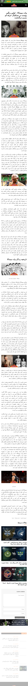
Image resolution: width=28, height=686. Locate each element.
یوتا (13, 518)
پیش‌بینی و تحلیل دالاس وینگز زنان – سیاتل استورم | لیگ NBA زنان (15, 563)
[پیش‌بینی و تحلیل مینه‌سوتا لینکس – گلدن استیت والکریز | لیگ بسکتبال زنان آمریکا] (14, 533)
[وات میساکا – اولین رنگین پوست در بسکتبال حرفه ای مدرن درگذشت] (14, 29)
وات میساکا (17, 518)
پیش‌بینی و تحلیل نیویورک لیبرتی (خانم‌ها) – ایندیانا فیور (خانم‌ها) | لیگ (14, 583)
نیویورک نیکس (23, 518)
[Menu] (26, 5)
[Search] (2, 5)
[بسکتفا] (14, 5)
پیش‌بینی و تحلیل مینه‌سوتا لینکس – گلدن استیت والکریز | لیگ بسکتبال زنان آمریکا (15, 543)
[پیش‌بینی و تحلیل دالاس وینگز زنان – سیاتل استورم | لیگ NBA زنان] (14, 554)
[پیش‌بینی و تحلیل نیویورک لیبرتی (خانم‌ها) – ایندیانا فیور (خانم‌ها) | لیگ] (14, 574)
